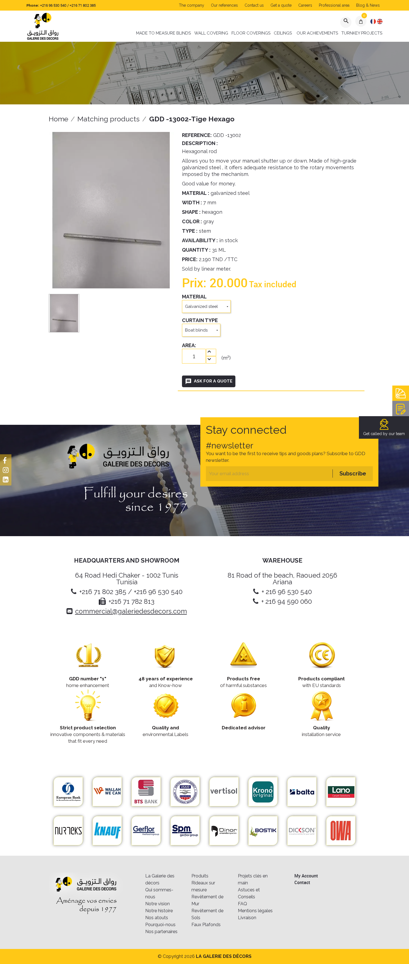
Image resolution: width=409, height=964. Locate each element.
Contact (302, 882)
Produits (199, 876)
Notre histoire (159, 910)
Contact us (254, 5)
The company (191, 5)
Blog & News (368, 5)
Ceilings (283, 33)
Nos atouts (156, 917)
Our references (224, 5)
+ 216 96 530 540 (287, 592)
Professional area (334, 5)
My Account (306, 876)
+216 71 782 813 (131, 601)
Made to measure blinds (163, 33)
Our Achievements (317, 33)
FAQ (242, 903)
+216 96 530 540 (53, 5)
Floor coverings (250, 33)
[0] (361, 21)
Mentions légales (255, 910)
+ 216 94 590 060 (286, 601)
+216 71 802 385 (83, 5)
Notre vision (157, 903)
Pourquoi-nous (160, 924)
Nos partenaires (161, 931)
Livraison (247, 917)
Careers (305, 5)
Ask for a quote (208, 381)
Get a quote (281, 5)
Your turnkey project (400, 408)
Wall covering (211, 33)
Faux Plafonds (206, 924)
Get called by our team (384, 433)
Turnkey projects (361, 33)
